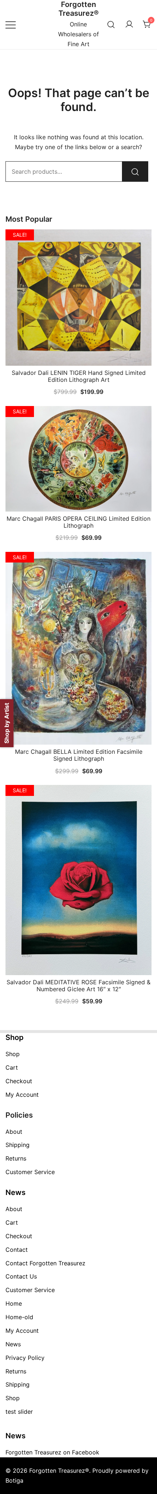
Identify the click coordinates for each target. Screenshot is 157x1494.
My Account (22, 1094)
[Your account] (129, 24)
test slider (19, 1411)
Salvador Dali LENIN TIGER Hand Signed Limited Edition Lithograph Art (79, 376)
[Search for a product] (111, 24)
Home (13, 1303)
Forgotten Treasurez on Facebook (52, 1452)
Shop (12, 1054)
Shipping (17, 1144)
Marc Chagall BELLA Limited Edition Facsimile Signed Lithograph (78, 755)
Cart (11, 1067)
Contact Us (21, 1276)
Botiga (14, 1480)
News (13, 1344)
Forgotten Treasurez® (78, 9)
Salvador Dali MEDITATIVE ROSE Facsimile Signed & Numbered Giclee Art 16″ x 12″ (78, 985)
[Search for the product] (135, 171)
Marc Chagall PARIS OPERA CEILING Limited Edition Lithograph (78, 522)
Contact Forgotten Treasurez (45, 1263)
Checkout (18, 1081)
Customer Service (30, 1172)
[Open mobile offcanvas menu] (10, 24)
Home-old (19, 1317)
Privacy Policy (25, 1357)
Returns (15, 1158)
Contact (16, 1249)
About (13, 1131)
